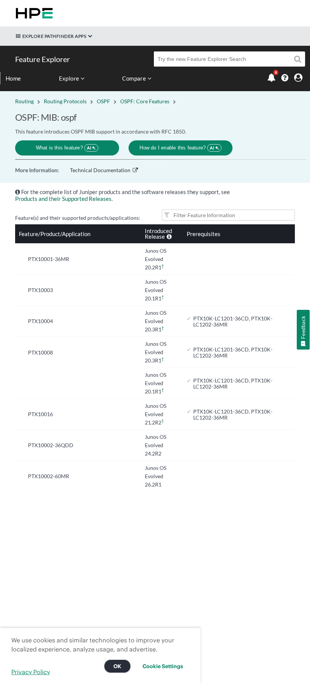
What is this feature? (63, 148)
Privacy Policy (30, 672)
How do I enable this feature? (177, 148)
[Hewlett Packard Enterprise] (33, 13)
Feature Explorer (42, 59)
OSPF (103, 101)
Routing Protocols (65, 101)
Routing (24, 101)
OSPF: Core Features (144, 101)
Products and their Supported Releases (63, 198)
